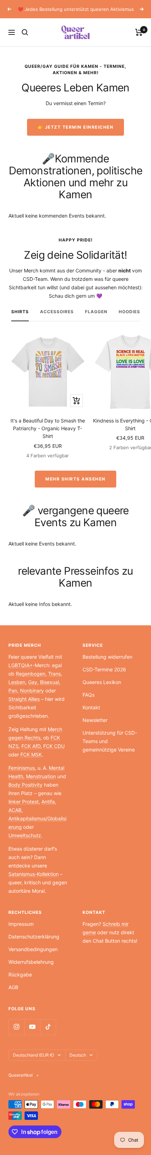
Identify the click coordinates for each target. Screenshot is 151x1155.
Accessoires (57, 311)
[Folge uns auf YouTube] (32, 1027)
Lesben (16, 682)
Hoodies (129, 311)
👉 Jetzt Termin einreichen (76, 127)
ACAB (14, 810)
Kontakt (91, 707)
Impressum (21, 924)
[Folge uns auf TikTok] (48, 1027)
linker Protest (23, 802)
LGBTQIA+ (20, 665)
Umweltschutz (24, 835)
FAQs (88, 695)
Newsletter (95, 720)
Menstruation (41, 776)
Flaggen (96, 311)
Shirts (20, 311)
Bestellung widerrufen (107, 657)
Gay (32, 682)
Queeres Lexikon (102, 682)
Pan (12, 690)
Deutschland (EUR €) (33, 1055)
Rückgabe (20, 974)
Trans (54, 674)
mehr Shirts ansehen (75, 479)
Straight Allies (24, 699)
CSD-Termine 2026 (104, 669)
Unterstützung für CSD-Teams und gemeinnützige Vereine (110, 741)
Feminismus (21, 768)
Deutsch (78, 1055)
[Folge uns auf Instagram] (16, 1027)
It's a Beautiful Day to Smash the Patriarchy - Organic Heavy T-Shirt (48, 428)
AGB (13, 987)
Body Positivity (25, 785)
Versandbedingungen (33, 949)
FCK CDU (54, 746)
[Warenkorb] (139, 32)
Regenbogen (30, 674)
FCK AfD (30, 746)
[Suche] (25, 32)
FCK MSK (31, 754)
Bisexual (49, 682)
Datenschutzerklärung (33, 937)
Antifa (48, 802)
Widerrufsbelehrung (31, 962)
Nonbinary (32, 690)
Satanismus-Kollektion (33, 874)
